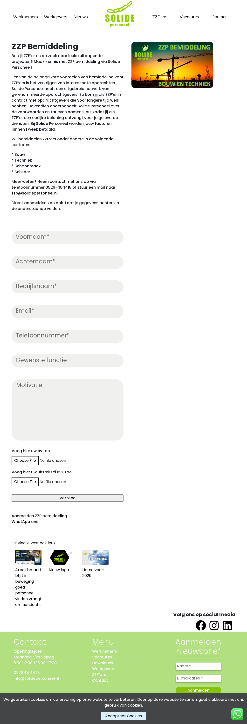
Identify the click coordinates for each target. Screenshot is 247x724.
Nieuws (81, 17)
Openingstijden (28, 651)
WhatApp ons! (26, 521)
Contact (219, 17)
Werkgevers (55, 17)
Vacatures (189, 17)
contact (58, 181)
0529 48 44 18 (27, 672)
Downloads (102, 663)
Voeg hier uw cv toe (31, 451)
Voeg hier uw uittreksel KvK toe (42, 472)
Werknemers (25, 17)
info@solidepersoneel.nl (36, 678)
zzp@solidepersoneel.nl (35, 193)
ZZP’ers (159, 17)
